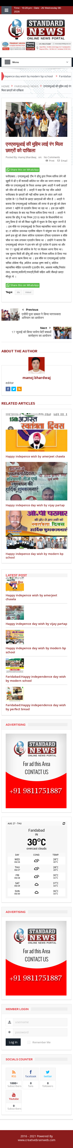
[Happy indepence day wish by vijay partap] (36, 613)
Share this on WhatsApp (24, 169)
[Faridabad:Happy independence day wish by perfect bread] (36, 694)
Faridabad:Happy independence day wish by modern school (36, 678)
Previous (32, 310)
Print (51, 160)
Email (64, 160)
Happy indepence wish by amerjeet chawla (35, 456)
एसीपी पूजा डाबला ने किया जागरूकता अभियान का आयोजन (41, 316)
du (18, 292)
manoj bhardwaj (27, 157)
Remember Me (41, 1042)
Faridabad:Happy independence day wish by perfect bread (36, 707)
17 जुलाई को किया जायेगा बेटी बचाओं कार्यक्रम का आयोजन (31, 334)
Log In (13, 1042)
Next (43, 328)
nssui (28, 292)
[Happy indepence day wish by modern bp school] (36, 637)
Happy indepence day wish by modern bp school (34, 555)
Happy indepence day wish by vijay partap (35, 505)
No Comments (52, 157)
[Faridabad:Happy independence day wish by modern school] (36, 665)
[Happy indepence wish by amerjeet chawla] (36, 584)
